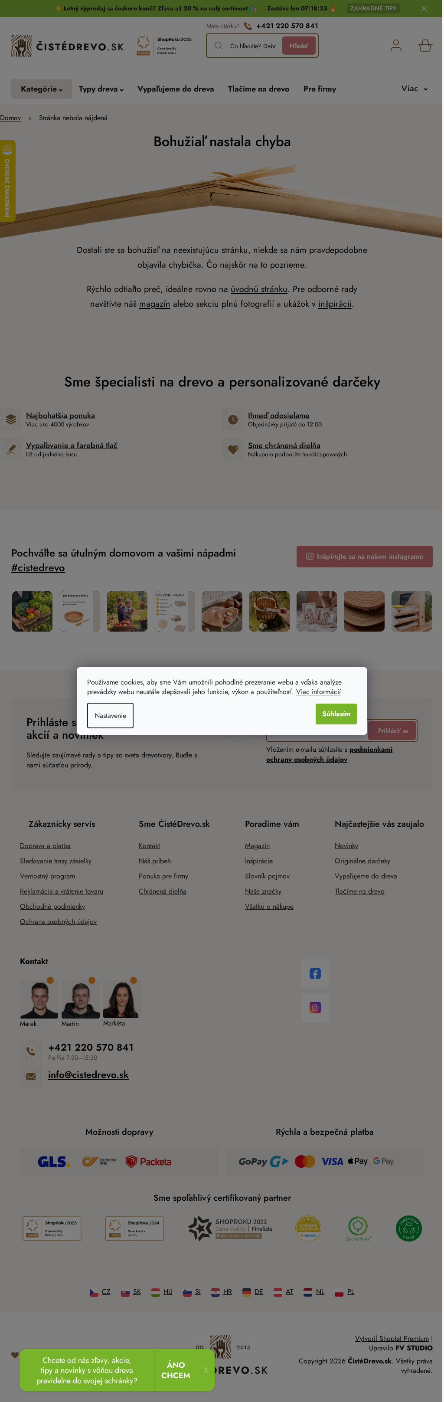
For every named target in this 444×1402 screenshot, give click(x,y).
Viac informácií (315, 692)
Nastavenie (107, 716)
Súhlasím (333, 714)
